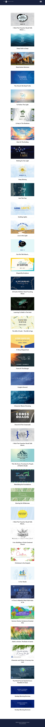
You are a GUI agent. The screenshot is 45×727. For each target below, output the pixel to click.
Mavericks (24, 723)
